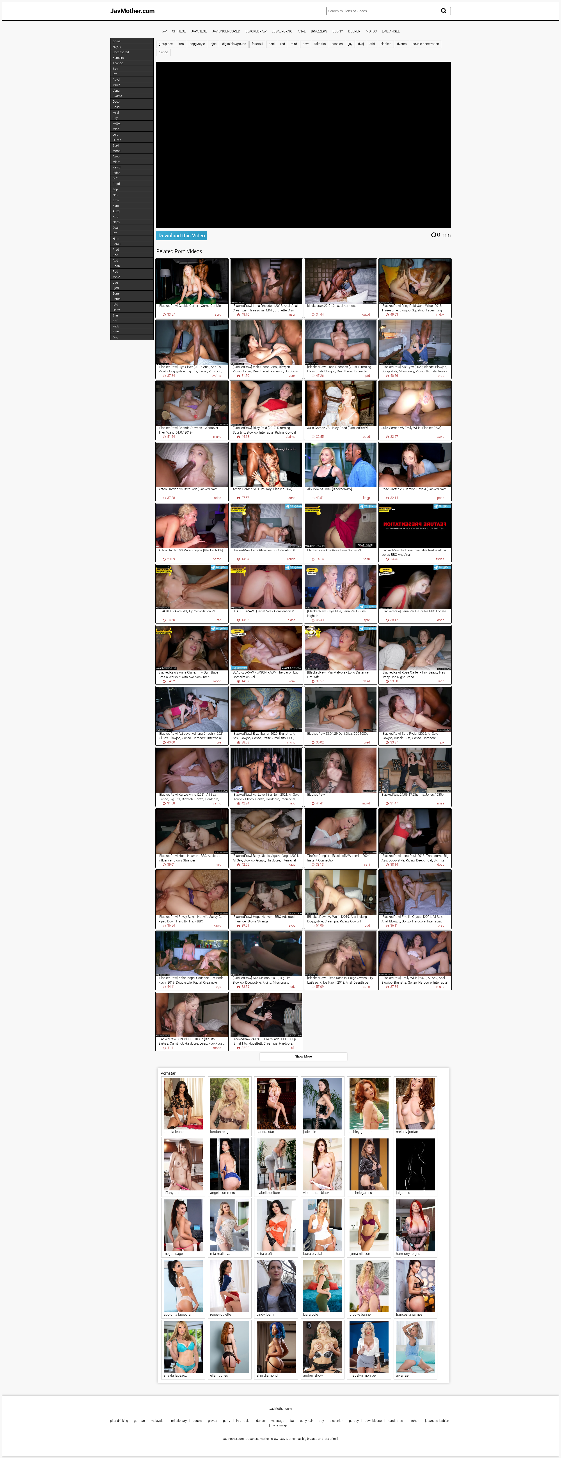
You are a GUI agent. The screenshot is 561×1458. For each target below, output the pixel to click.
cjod (214, 44)
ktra (181, 44)
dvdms (402, 44)
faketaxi (257, 44)
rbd (282, 44)
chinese (179, 31)
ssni (272, 44)
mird (294, 44)
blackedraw (255, 31)
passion (337, 44)
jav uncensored (226, 31)
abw (306, 44)
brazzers (319, 31)
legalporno (282, 31)
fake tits (320, 44)
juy (350, 44)
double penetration (425, 44)
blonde (163, 52)
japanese (199, 31)
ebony (337, 31)
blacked (385, 44)
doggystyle (197, 44)
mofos (371, 31)
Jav (164, 31)
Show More (303, 1056)
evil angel (391, 31)
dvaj (361, 44)
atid (372, 44)
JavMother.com (132, 11)
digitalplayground (234, 44)
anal (302, 31)
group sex (166, 44)
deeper (354, 31)
